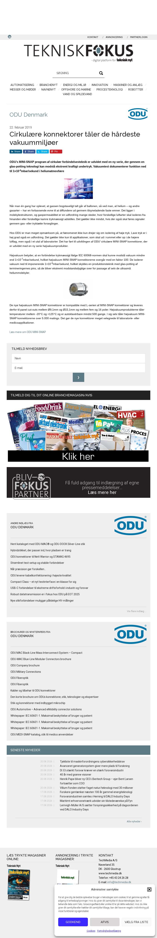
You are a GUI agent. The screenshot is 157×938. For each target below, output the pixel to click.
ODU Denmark (29, 114)
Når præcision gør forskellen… (28, 569)
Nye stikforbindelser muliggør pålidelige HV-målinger (42, 600)
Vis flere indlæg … (136, 611)
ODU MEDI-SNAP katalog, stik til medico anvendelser (42, 734)
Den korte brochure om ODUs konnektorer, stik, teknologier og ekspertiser (55, 696)
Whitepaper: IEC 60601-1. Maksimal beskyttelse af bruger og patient (51, 715)
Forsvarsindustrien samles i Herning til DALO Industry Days (95, 796)
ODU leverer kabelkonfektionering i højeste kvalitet (41, 575)
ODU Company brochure (25, 665)
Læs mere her (102, 492)
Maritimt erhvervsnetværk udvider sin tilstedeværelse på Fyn (96, 800)
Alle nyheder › (134, 821)
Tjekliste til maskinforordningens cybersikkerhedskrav (92, 761)
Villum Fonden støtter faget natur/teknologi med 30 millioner (96, 787)
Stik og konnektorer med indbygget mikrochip (38, 703)
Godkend (73, 922)
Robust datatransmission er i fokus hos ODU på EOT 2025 (45, 594)
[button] (149, 889)
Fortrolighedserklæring (109, 931)
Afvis (105, 922)
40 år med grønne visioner (75, 774)
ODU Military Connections (26, 671)
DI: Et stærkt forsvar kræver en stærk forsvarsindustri (91, 770)
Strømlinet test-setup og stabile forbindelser (37, 562)
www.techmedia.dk (110, 873)
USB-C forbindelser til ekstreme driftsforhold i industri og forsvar (49, 587)
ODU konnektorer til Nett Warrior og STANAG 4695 (40, 556)
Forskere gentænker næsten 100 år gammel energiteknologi (96, 792)
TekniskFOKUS (78, 53)
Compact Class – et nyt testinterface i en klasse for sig (43, 581)
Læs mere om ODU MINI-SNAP (28, 332)
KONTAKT (92, 37)
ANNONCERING (114, 37)
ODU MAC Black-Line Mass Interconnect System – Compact (46, 652)
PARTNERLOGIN (138, 37)
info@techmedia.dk (119, 882)
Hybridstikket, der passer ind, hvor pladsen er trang (41, 550)
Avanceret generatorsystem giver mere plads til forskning (95, 765)
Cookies (91, 931)
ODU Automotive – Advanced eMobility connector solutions (46, 709)
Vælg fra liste (136, 922)
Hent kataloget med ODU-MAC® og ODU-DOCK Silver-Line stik (48, 544)
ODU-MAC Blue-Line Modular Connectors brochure (41, 659)
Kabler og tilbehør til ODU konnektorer (33, 690)
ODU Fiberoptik (19, 677)
